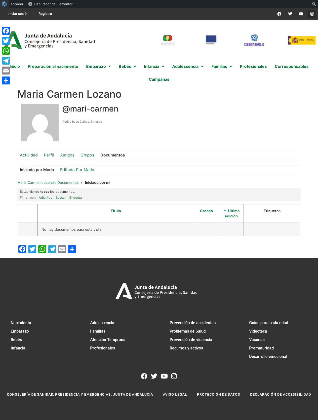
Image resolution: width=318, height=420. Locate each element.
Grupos (87, 155)
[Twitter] (290, 14)
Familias (97, 331)
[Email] (6, 71)
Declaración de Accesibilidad (280, 394)
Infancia (18, 348)
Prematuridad (261, 348)
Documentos (112, 155)
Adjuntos (45, 197)
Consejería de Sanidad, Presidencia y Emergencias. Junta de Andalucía (80, 394)
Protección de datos (218, 394)
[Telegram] (6, 61)
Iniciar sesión (18, 14)
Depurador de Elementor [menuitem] (53, 4)
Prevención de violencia (191, 339)
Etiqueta (75, 197)
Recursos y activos (186, 348)
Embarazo (20, 331)
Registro (45, 14)
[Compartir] (6, 80)
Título (116, 211)
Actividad (29, 155)
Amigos (67, 155)
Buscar (61, 197)
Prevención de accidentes (193, 322)
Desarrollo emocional (268, 356)
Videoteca (258, 331)
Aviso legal (175, 394)
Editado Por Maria (77, 169)
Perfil (49, 155)
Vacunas (257, 339)
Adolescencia (102, 322)
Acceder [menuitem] (16, 4)
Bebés (16, 339)
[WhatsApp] (6, 51)
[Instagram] (312, 14)
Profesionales (102, 348)
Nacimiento (21, 322)
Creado (206, 211)
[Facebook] (279, 14)
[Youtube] (301, 14)
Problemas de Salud (188, 331)
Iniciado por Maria (37, 169)
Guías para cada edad (268, 322)
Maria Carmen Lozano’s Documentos (48, 182)
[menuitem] (4, 4)
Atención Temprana (107, 339)
